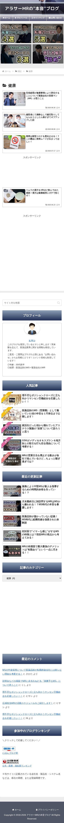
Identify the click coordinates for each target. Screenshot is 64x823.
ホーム (17, 810)
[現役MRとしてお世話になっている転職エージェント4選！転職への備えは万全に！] (16, 33)
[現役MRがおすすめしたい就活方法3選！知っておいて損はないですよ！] (16, 54)
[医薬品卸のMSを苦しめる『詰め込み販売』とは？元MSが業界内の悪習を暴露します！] (48, 54)
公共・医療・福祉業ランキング (17, 766)
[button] (58, 302)
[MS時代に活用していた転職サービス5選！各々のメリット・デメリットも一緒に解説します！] (48, 33)
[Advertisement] (32, 168)
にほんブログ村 (10, 753)
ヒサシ (32, 340)
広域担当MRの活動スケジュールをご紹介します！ (27, 703)
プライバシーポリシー (48, 810)
